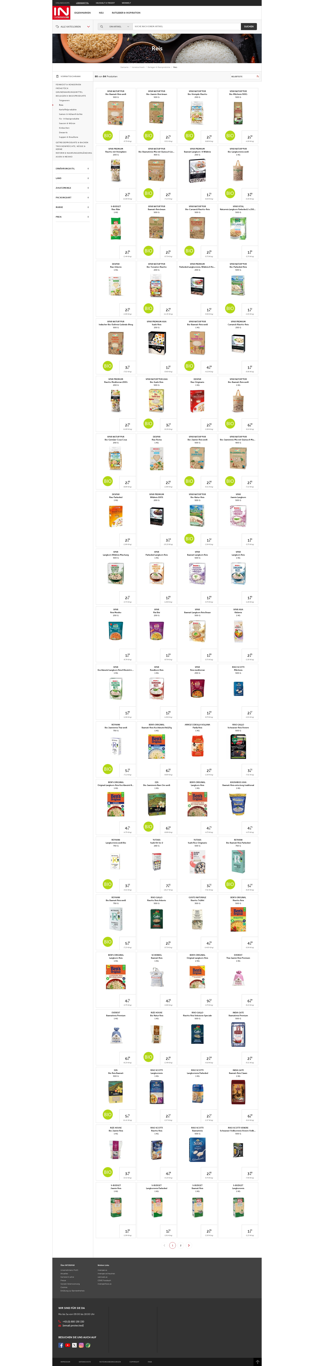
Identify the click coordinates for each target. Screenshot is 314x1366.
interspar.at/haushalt (106, 1274)
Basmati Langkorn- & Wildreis (197, 152)
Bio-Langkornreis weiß (238, 152)
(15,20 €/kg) (168, 544)
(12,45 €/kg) (168, 314)
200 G (116, 155)
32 (251, 309)
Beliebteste (236, 77)
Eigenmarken (82, 12)
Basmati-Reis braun (156, 209)
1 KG (238, 155)
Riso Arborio (116, 267)
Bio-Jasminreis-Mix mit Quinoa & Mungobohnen (242, 440)
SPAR (238, 494)
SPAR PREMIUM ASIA (156, 321)
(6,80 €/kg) (209, 199)
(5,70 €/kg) (128, 141)
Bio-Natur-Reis (197, 497)
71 (129, 1115)
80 (251, 194)
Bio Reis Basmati (115, 1073)
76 (169, 136)
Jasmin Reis (116, 1188)
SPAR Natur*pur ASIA (157, 379)
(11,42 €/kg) (127, 1120)
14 (251, 885)
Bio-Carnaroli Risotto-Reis (197, 209)
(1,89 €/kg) (168, 602)
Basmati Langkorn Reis (197, 555)
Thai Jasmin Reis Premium (238, 958)
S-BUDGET (116, 206)
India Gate (238, 1012)
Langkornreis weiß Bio (116, 843)
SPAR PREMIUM (115, 149)
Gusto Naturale (197, 897)
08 (210, 1057)
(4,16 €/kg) (209, 1063)
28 (210, 366)
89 (251, 251)
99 (129, 194)
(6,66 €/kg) (168, 832)
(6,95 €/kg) (168, 775)
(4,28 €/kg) (209, 372)
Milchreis (238, 670)
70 (210, 194)
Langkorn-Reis (197, 785)
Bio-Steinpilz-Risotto (197, 94)
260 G (156, 846)
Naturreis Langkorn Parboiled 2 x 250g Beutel (241, 209)
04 (169, 539)
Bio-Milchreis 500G (238, 94)
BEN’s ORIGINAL (156, 725)
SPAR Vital (238, 206)
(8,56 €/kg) (250, 947)
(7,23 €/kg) (128, 947)
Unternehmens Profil (69, 1270)
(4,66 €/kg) (168, 1005)
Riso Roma (157, 440)
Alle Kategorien (71, 27)
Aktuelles (64, 1274)
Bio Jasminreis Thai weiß (116, 728)
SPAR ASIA (238, 609)
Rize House (156, 1012)
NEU (101, 12)
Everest (238, 955)
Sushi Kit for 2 (156, 843)
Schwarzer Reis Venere (238, 728)
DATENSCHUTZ (85, 1362)
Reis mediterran (197, 670)
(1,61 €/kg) (168, 1235)
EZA (156, 782)
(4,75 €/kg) (128, 832)
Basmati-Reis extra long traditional (238, 785)
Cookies (64, 1287)
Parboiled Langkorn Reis (157, 555)
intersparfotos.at (105, 1284)
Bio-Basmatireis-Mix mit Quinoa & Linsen (157, 152)
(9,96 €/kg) (209, 141)
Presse (63, 1280)
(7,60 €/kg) (250, 1178)
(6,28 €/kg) (250, 1005)
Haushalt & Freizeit (105, 3)
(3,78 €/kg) (250, 256)
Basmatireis (197, 1131)
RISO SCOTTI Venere (238, 1128)
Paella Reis (197, 728)
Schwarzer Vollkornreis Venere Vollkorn (238, 1131)
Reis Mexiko (115, 612)
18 (251, 136)
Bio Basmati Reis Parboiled (238, 843)
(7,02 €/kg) (128, 372)
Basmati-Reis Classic (238, 1073)
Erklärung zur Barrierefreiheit (73, 1291)
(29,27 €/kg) (168, 890)
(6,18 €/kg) (250, 429)
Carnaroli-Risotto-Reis (238, 324)
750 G (116, 730)
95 (169, 769)
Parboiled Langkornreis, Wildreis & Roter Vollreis (201, 267)
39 (210, 942)
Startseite (124, 67)
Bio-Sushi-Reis (156, 382)
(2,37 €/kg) (168, 1120)
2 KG (197, 961)
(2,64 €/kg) (250, 314)
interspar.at (102, 1270)
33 (129, 769)
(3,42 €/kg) (127, 1178)
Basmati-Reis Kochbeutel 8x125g (157, 728)
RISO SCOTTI (238, 667)
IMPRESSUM (65, 1362)
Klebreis (238, 612)
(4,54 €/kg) (250, 717)
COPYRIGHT (134, 1362)
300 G (197, 903)
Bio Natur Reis (156, 1015)
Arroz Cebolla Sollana (197, 725)
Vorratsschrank (138, 67)
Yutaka (156, 840)
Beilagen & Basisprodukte (159, 67)
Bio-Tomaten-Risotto (157, 267)
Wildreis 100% (156, 497)
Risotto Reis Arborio (156, 900)
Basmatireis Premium (115, 1015)
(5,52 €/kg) (168, 141)
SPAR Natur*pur (115, 91)
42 (210, 309)
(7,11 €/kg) (127, 775)
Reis (157, 48)
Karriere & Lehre (67, 1277)
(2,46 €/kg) (127, 256)
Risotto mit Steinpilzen (115, 152)
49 (210, 136)
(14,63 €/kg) (209, 947)
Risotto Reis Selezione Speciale (197, 1015)
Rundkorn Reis (156, 670)
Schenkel (157, 955)
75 (129, 827)
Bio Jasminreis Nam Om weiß (156, 785)
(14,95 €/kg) (127, 199)
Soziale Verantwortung (70, 1284)
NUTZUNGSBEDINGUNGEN (110, 1362)
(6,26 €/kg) (168, 429)
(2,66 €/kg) (127, 314)
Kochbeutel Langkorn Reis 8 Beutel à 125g (117, 670)
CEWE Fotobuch (104, 1280)
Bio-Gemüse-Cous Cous (116, 440)
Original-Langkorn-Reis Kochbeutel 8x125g (117, 785)
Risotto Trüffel (197, 900)
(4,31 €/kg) (128, 890)
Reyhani (116, 725)
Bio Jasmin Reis (116, 1131)
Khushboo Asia (238, 782)
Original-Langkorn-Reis (197, 958)
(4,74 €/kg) (128, 602)
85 (129, 136)
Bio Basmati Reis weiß (116, 900)
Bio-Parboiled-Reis (238, 267)
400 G (156, 155)
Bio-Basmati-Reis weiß (115, 94)
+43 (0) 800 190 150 (73, 1321)
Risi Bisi (156, 612)
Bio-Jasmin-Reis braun (156, 94)
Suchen (249, 26)
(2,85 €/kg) (250, 659)
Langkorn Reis (238, 555)
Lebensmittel (82, 3)
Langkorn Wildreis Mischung (116, 555)
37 (129, 597)
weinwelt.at (102, 1277)
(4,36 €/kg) (250, 141)
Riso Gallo (238, 725)
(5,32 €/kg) (209, 487)
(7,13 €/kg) (168, 199)
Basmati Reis (156, 958)
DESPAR (116, 264)
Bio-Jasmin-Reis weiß (197, 440)
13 (170, 424)
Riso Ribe (116, 209)
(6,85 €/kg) (250, 890)
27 (251, 712)
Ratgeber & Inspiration (126, 12)
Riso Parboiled (115, 497)
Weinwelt (126, 3)
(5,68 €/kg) (209, 314)
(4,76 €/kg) (209, 1005)
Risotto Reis (238, 900)
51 (129, 366)
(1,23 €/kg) (250, 1235)
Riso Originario (197, 382)
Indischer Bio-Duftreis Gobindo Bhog (116, 324)
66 (129, 309)
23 (129, 885)
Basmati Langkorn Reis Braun (197, 612)
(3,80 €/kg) (250, 199)
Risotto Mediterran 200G (116, 382)
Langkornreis (157, 1073)
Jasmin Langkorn (238, 497)
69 (129, 654)
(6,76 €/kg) (128, 659)
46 (129, 251)
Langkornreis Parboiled (197, 1073)
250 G (197, 97)
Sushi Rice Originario (197, 843)
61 (169, 885)
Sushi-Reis (156, 324)
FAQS (150, 1362)
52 (210, 1000)
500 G (116, 97)
